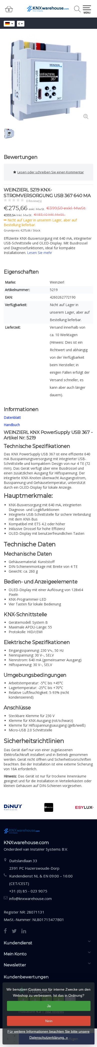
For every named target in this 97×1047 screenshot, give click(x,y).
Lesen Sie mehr (39, 252)
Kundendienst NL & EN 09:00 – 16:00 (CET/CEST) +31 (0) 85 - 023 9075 (41, 883)
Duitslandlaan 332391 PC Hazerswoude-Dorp (34, 864)
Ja (49, 1006)
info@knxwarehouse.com (30, 898)
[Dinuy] (13, 807)
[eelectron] (49, 807)
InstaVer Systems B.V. (49, 849)
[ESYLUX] (84, 807)
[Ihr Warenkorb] (9, 11)
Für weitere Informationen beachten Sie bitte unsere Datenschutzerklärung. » (48, 1034)
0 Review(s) (34, 201)
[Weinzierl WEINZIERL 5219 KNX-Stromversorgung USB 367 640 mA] (48, 79)
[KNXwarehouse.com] (48, 9)
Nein (48, 1021)
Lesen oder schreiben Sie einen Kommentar (50, 172)
